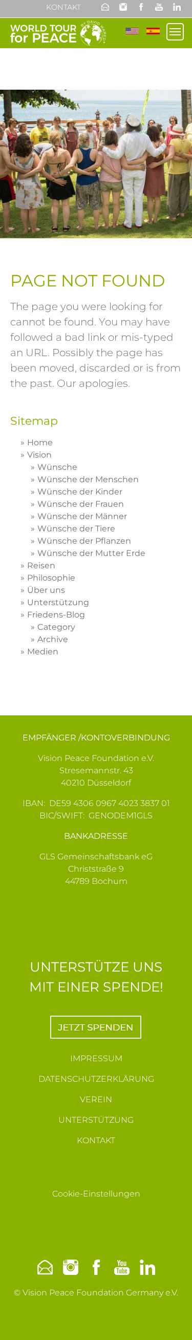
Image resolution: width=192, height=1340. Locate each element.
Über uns (46, 590)
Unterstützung (58, 602)
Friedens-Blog (56, 615)
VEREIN (96, 1099)
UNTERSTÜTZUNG (96, 1120)
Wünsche (57, 467)
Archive (52, 639)
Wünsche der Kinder (79, 492)
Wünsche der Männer (82, 516)
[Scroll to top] (172, 1320)
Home (40, 442)
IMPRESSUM (96, 1058)
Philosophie (51, 578)
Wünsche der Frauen (80, 504)
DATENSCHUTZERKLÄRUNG (96, 1079)
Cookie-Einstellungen (96, 1194)
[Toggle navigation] (175, 31)
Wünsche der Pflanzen (84, 541)
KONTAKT (96, 1140)
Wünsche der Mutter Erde (91, 553)
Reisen (41, 565)
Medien (42, 651)
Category (56, 627)
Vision (39, 455)
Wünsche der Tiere (76, 528)
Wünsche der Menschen (88, 479)
